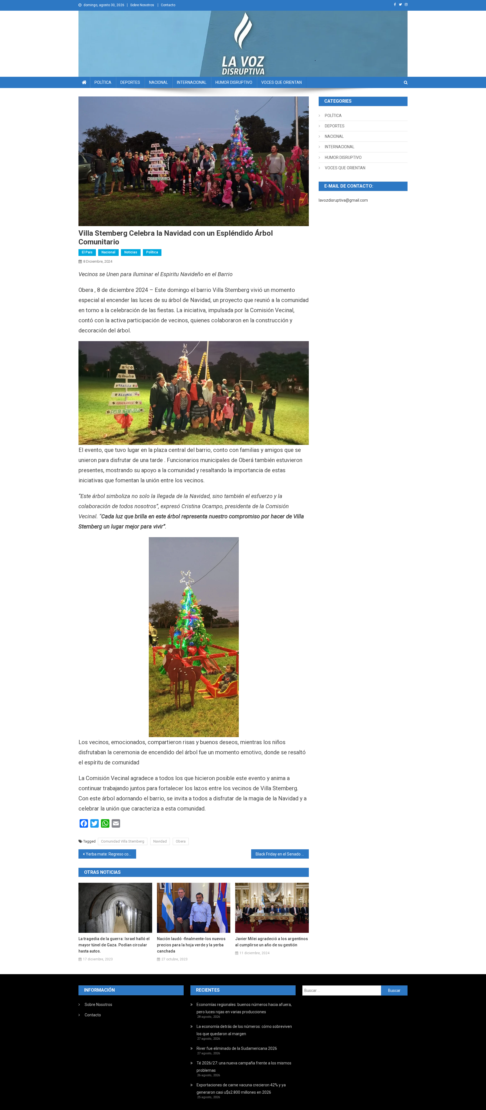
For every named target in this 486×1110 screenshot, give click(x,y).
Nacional (108, 252)
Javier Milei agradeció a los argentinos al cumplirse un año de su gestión (271, 941)
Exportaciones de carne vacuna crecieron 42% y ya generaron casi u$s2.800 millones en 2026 (241, 1089)
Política (152, 252)
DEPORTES (130, 82)
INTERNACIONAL (191, 82)
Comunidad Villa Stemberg (122, 841)
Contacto (168, 5)
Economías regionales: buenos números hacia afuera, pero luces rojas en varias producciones (244, 1008)
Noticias (130, 252)
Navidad (160, 841)
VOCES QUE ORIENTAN (281, 82)
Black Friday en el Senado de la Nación (282, 854)
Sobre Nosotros (142, 5)
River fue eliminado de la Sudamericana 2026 (237, 1048)
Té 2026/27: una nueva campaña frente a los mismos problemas (244, 1067)
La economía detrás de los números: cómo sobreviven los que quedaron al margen (244, 1030)
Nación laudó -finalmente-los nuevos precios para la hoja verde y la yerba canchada (191, 944)
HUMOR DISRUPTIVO (233, 82)
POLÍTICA (102, 82)
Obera (181, 841)
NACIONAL (158, 82)
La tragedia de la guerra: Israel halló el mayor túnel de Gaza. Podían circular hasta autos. (114, 944)
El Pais (87, 252)
